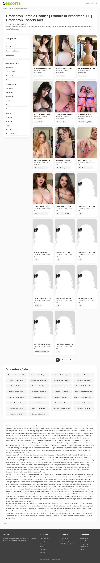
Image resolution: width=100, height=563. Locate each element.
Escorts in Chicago (61, 375)
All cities (94, 3)
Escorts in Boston (16, 403)
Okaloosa (9, 109)
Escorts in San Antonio (61, 380)
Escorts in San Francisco (83, 391)
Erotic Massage (11, 47)
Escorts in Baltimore (39, 414)
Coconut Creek (11, 76)
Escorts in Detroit (61, 403)
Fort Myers (9, 88)
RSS (4, 523)
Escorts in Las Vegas (84, 408)
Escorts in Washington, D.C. (83, 397)
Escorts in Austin (61, 386)
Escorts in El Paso (39, 403)
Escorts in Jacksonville (83, 386)
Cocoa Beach (10, 71)
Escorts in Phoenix (16, 380)
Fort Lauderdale (11, 84)
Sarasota (9, 121)
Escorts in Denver (61, 397)
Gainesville (9, 92)
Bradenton (9, 67)
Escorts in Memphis (38, 408)
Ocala (8, 105)
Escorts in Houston (83, 375)
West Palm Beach (11, 134)
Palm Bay (9, 117)
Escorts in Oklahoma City (61, 408)
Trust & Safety (84, 538)
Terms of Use (84, 541)
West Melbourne (11, 130)
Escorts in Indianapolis (16, 397)
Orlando (8, 113)
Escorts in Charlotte (61, 391)
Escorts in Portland (16, 408)
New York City (44, 538)
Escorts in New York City (16, 375)
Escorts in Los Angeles (38, 375)
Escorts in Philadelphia (38, 380)
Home (5, 8)
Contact (82, 549)
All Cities (42, 552)
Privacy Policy (84, 544)
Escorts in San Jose (38, 386)
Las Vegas (43, 549)
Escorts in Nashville (83, 403)
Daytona (8, 80)
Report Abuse (84, 546)
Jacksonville (10, 96)
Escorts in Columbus (39, 391)
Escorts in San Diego (84, 380)
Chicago (42, 544)
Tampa (8, 125)
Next (71, 360)
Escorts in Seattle (39, 397)
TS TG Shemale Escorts (67, 544)
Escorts (8, 43)
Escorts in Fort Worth (16, 391)
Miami (8, 100)
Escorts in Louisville (16, 414)
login (87, 3)
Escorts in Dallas (16, 386)
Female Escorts (14, 8)
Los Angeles (44, 541)
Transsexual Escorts (12, 51)
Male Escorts (10, 55)
